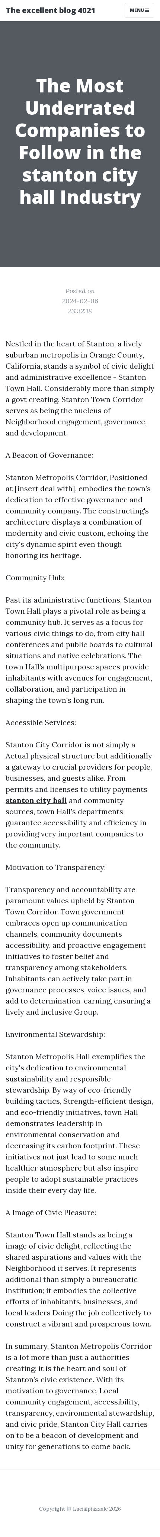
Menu (137, 10)
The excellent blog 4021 (51, 10)
